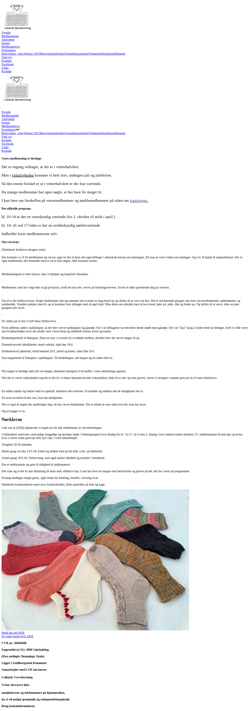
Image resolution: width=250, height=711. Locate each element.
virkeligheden (23, 175)
